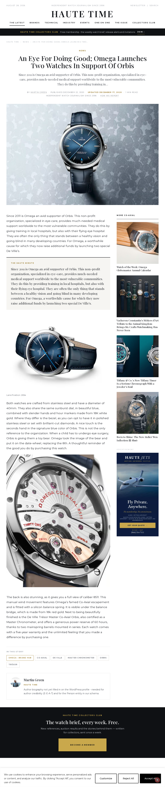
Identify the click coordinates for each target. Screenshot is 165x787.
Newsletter (138, 6)
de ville (57, 658)
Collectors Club (143, 23)
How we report (109, 96)
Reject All (128, 778)
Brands (35, 23)
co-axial (42, 658)
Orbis (103, 658)
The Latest (17, 23)
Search (154, 6)
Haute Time (12, 42)
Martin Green (39, 92)
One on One (102, 23)
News (26, 42)
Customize (106, 778)
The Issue (121, 23)
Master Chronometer (81, 658)
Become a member (82, 745)
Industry (69, 23)
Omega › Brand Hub (20, 658)
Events (85, 23)
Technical (51, 23)
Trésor (13, 665)
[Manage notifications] (157, 779)
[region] (82, 777)
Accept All (150, 778)
